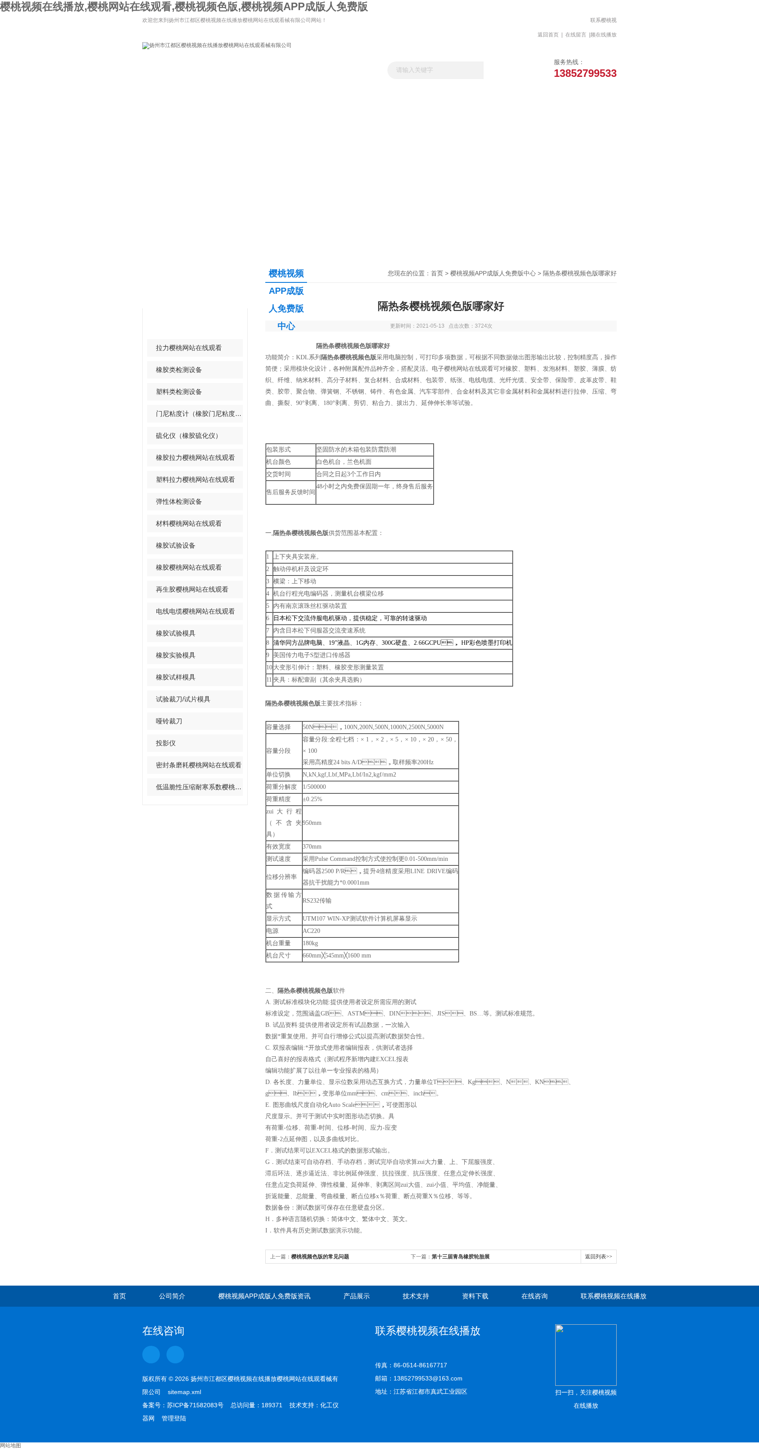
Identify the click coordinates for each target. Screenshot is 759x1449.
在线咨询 (534, 1296)
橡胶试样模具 (175, 677)
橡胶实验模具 (175, 655)
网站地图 (10, 1445)
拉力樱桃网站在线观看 (189, 347)
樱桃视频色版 (175, 325)
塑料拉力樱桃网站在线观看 (195, 479)
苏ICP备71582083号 (195, 1405)
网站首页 (172, 94)
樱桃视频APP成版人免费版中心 (493, 273)
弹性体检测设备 (179, 501)
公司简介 (172, 1296)
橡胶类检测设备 (179, 369)
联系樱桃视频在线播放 (603, 27)
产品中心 (176, 282)
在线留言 (575, 35)
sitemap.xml (184, 1391)
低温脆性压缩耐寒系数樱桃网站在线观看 (199, 787)
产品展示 (350, 94)
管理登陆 (174, 1418)
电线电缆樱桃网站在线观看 (195, 611)
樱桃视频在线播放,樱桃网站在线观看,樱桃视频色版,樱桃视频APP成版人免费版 (184, 6)
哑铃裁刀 (169, 721)
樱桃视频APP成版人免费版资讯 (290, 98)
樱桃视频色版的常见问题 (320, 1257)
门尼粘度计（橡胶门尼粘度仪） (199, 413)
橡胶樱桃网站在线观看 (189, 567)
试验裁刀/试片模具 (183, 699)
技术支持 (416, 1296)
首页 (437, 273)
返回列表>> (598, 1257)
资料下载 (469, 94)
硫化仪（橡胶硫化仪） (189, 435)
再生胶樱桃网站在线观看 (192, 589)
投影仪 (166, 743)
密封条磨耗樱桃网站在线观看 (199, 765)
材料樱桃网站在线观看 (189, 523)
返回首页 (548, 35)
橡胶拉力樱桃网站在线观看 (195, 457)
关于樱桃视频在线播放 (231, 98)
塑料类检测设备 (179, 391)
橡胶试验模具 (175, 633)
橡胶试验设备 (175, 545)
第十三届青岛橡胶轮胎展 (461, 1257)
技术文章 (409, 94)
